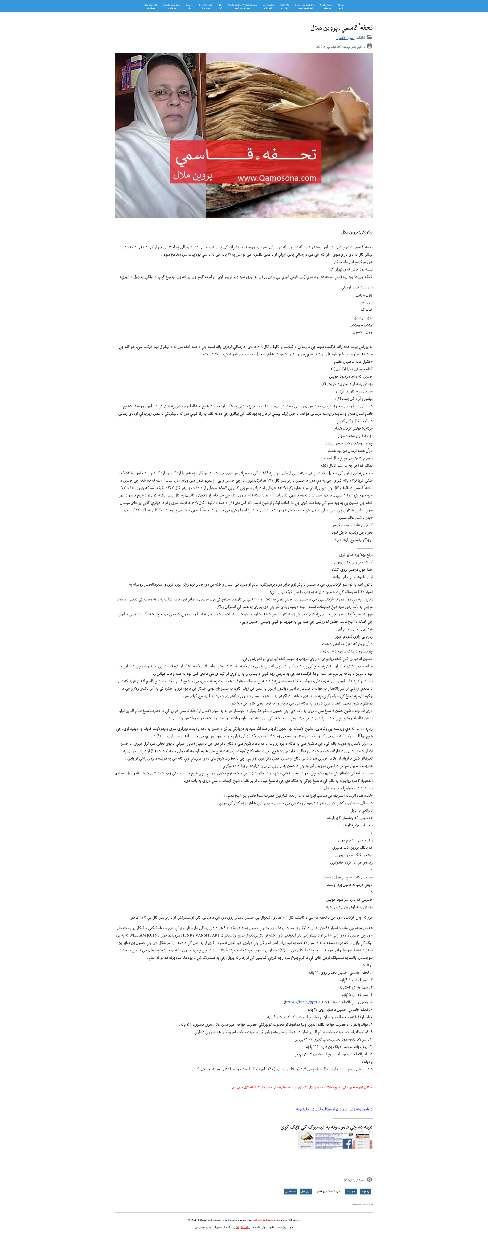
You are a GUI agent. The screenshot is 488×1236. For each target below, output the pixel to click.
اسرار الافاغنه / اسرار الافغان (328, 1191)
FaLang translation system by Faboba (362, 1204)
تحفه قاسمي (290, 1191)
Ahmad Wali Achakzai (266, 1220)
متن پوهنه (351, 1191)
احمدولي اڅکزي (240, 1227)
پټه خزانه (365, 1191)
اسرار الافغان (345, 37)
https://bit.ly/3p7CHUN (306, 1001)
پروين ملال (305, 1191)
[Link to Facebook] (335, 1139)
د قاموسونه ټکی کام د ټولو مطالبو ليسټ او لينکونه (334, 1109)
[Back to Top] (9, 1226)
